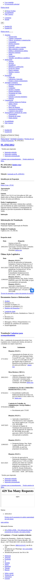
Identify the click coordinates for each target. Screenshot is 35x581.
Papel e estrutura (14, 70)
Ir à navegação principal (12, 4)
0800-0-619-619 (21, 545)
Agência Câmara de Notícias (17, 102)
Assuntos (7, 35)
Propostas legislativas (15, 84)
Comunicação (9, 100)
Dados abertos (13, 118)
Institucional (8, 59)
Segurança (12, 56)
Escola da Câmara (14, 68)
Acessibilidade (9, 12)
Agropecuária (13, 36)
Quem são (12, 77)
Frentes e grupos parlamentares (18, 81)
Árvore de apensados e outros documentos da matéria (17, 293)
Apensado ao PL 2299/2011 (15, 174)
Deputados (8, 75)
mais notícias (5, 522)
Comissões (12, 88)
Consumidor (12, 42)
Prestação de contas (15, 116)
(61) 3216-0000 (27, 549)
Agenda (11, 61)
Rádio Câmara (13, 104)
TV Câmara (12, 105)
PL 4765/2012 (7, 145)
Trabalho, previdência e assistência (19, 58)
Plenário (11, 86)
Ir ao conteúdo (9, 2)
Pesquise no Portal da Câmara (10, 135)
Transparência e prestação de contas (16, 112)
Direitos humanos (14, 44)
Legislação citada (10, 311)
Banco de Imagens (14, 107)
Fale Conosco (9, 14)
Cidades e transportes (15, 38)
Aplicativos (8, 577)
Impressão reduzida (11, 152)
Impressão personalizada (12, 156)
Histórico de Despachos (12, 308)
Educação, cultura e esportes (17, 47)
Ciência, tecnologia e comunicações (19, 40)
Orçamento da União (15, 93)
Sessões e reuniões (14, 89)
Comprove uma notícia (16, 111)
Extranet (7, 578)
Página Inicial (5, 139)
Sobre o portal (9, 573)
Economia (12, 45)
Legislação (12, 95)
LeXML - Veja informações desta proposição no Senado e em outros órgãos (18, 531)
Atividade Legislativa (11, 82)
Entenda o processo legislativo (18, 97)
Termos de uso (9, 575)
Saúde (10, 54)
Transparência (13, 114)
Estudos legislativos (15, 91)
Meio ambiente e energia (16, 49)
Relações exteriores (14, 52)
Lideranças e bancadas (15, 79)
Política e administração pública (18, 51)
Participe (11, 98)
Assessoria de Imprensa (16, 109)
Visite (10, 74)
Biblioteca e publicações (16, 66)
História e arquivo (14, 72)
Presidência (12, 65)
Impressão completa (11, 154)
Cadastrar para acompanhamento (11, 159)
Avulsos (7, 301)
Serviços (11, 63)
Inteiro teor (16, 165)
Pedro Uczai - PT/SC (7, 185)
